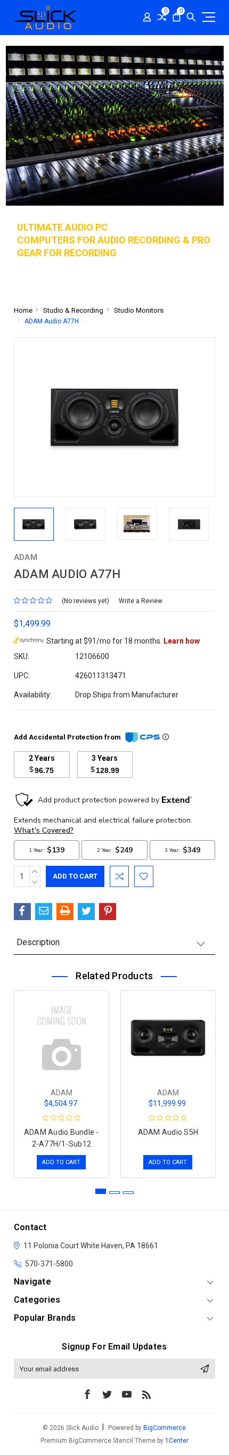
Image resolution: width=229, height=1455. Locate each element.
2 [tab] (114, 1192)
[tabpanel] (61, 1081)
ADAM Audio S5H (168, 1132)
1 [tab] (100, 1191)
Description (38, 942)
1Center (177, 1440)
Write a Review (140, 601)
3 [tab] (128, 1192)
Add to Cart (61, 1162)
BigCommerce (164, 1428)
